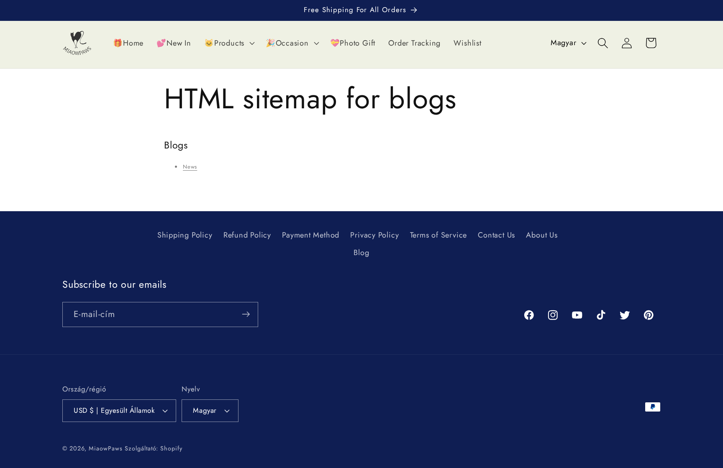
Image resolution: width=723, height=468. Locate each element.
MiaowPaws (105, 448)
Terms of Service (438, 235)
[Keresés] (603, 43)
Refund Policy (247, 235)
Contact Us (496, 235)
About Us (541, 235)
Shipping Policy (185, 235)
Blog (361, 252)
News (190, 167)
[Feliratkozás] (246, 314)
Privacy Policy (374, 235)
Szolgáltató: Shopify (153, 448)
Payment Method (310, 235)
